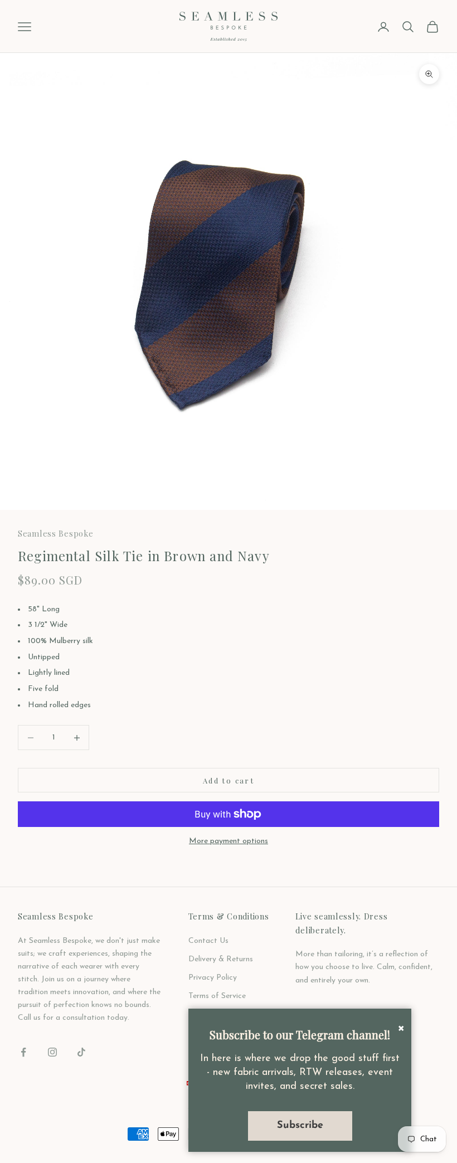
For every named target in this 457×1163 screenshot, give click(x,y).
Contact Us (208, 941)
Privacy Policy (212, 978)
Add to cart (228, 780)
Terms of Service (217, 996)
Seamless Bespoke (56, 533)
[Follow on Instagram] (52, 1052)
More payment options (228, 841)
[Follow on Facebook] (23, 1052)
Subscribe (300, 1125)
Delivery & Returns (220, 959)
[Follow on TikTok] (81, 1052)
